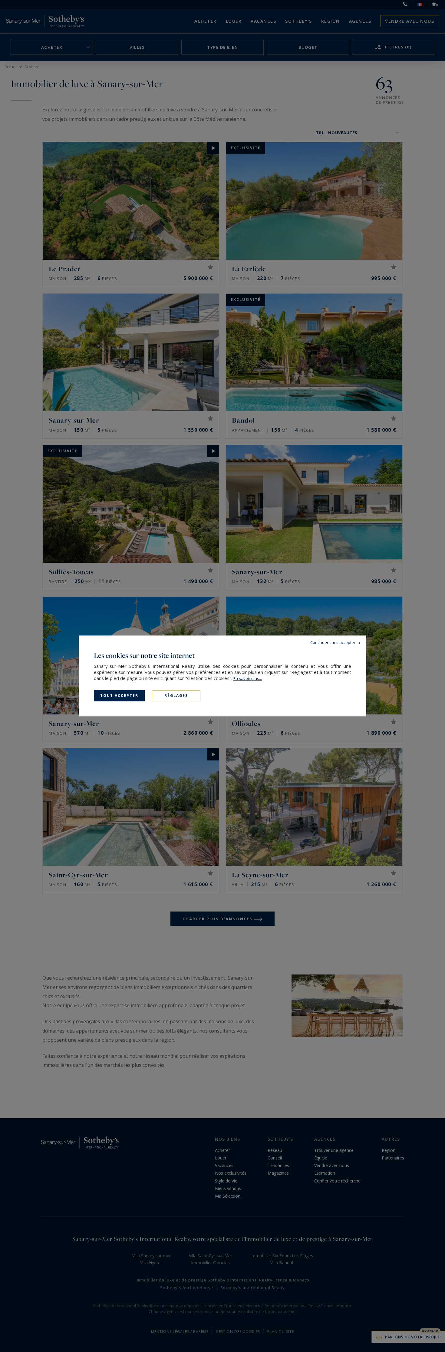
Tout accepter (119, 695)
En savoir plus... (247, 678)
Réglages (176, 695)
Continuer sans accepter (332, 642)
